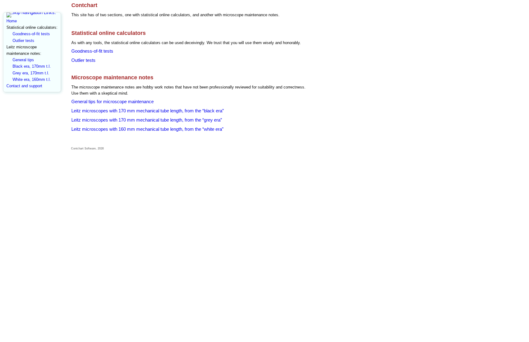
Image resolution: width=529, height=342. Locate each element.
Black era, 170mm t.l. (32, 66)
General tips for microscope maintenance (112, 101)
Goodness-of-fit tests (31, 34)
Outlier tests (23, 40)
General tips (23, 60)
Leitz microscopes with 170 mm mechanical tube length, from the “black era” (147, 110)
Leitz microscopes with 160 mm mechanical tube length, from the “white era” (147, 129)
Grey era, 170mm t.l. (31, 73)
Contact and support (24, 86)
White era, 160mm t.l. (32, 79)
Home (11, 21)
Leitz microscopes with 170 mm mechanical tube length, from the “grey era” (146, 119)
